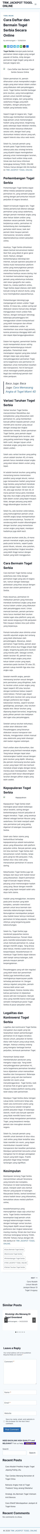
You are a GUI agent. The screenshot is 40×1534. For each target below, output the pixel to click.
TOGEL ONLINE (8, 16)
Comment (9, 1362)
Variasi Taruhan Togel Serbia (14, 1267)
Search (6, 1449)
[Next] (34, 1320)
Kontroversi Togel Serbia (13, 1254)
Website (7, 1413)
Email (7, 1403)
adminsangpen (11, 40)
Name (7, 1392)
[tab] (15, 1332)
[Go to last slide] (6, 1320)
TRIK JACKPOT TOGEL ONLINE (15, 1263)
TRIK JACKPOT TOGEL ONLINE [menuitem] (19, 170)
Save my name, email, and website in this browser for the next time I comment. (20, 1421)
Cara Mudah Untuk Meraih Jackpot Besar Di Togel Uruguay (30, 1284)
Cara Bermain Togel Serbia (14, 1249)
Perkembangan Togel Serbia (14, 1258)
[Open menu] (35, 4)
